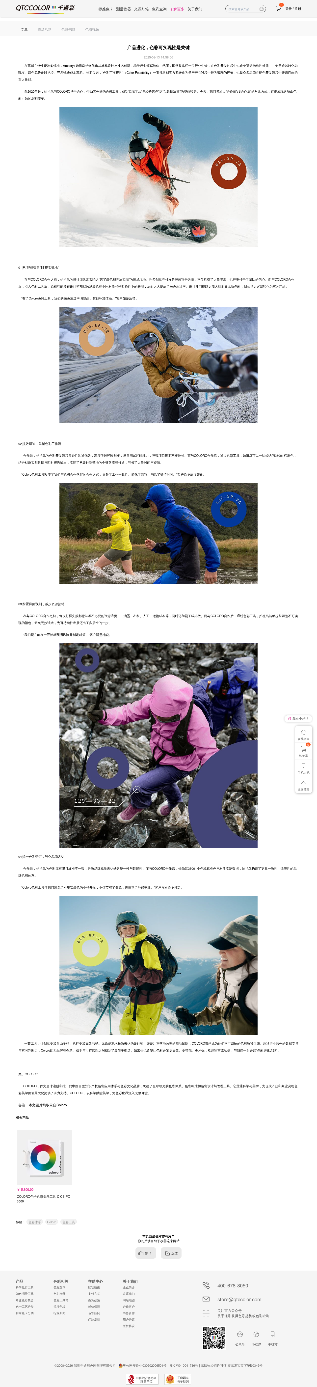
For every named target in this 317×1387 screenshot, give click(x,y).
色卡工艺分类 (25, 1306)
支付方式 (94, 1293)
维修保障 (94, 1306)
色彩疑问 (94, 1313)
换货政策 (94, 1300)
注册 (298, 8)
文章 (24, 29)
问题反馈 (94, 1319)
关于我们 (194, 8)
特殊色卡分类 (25, 1313)
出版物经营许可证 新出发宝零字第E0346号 (232, 1365)
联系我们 (129, 1293)
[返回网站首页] (45, 9)
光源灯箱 (141, 8)
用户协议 (129, 1319)
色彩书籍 (68, 29)
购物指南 (94, 1287)
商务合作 (129, 1313)
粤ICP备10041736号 (183, 1365)
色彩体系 (34, 1222)
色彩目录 (59, 1293)
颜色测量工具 (25, 1293)
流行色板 (59, 1306)
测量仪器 (123, 8)
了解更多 (177, 8)
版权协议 (129, 1326)
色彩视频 (92, 29)
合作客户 (129, 1306)
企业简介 (129, 1287)
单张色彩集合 (25, 1300)
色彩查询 (159, 8)
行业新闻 (59, 1313)
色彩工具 (68, 1222)
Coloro (51, 1222)
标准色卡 (105, 8)
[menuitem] (24, 28)
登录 (288, 8)
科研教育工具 (25, 1287)
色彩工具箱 (60, 1300)
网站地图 (129, 1300)
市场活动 (45, 29)
